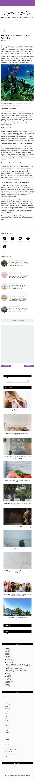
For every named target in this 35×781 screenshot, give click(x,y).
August (9, 673)
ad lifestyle (8, 704)
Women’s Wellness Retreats (16, 283)
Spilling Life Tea (17, 13)
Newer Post (6, 365)
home (6, 737)
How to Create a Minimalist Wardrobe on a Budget (17, 434)
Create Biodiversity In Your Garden (17, 617)
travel (6, 756)
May (8, 678)
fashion (7, 718)
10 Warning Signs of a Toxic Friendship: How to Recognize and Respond (17, 595)
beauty (6, 706)
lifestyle (7, 744)
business (7, 708)
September (10, 671)
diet (6, 713)
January (9, 681)
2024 (6, 651)
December (9, 659)
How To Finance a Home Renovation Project (18, 664)
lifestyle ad (8, 747)
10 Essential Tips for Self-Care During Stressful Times (17, 410)
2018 (6, 684)
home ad (7, 739)
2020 (6, 658)
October (9, 662)
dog (6, 716)
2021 (6, 656)
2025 (6, 650)
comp (6, 711)
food (6, 725)
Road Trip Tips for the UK (15, 306)
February (9, 679)
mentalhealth (8, 751)
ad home (7, 701)
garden (7, 727)
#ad (6, 696)
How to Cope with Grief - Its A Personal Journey (17, 527)
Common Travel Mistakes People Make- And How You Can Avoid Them (19, 295)
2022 (6, 654)
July (8, 675)
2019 (6, 682)
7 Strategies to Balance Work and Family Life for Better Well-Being (17, 457)
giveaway (7, 732)
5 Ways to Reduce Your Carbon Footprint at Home (17, 480)
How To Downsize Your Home (14, 668)
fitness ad (7, 723)
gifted (6, 730)
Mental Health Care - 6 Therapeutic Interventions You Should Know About (17, 504)
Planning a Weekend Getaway (16, 260)
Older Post (28, 365)
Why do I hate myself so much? (17, 548)
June (8, 676)
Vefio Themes (26, 775)
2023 (6, 653)
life (6, 742)
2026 (6, 648)
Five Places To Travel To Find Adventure (17, 670)
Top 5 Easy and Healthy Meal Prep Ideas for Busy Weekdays (17, 571)
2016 (6, 686)
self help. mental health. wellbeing (14, 754)
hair (6, 735)
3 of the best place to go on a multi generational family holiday (17, 272)
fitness (7, 720)
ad (5, 699)
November (9, 661)
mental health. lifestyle (11, 749)
